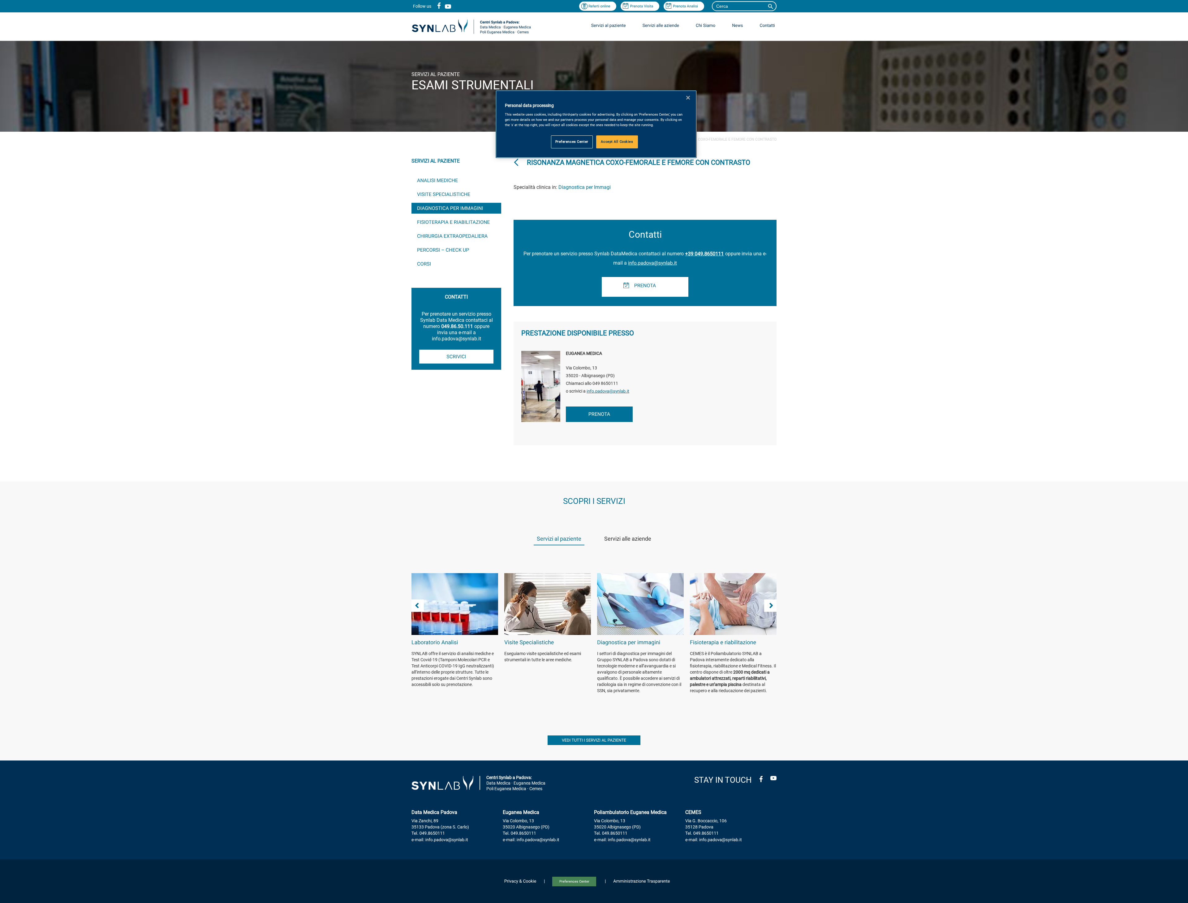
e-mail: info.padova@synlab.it (439, 839)
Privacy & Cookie (520, 881)
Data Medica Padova (434, 812)
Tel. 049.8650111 (428, 833)
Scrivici (456, 357)
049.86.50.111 (457, 326)
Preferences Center (574, 882)
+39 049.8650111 (704, 254)
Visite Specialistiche (443, 194)
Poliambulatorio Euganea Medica (630, 812)
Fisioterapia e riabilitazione (453, 222)
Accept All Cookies (617, 141)
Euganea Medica (521, 812)
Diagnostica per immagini (450, 208)
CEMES (693, 812)
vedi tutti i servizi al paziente (594, 740)
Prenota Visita (641, 6)
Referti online (599, 6)
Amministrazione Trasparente (641, 881)
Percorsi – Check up (443, 250)
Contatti (767, 25)
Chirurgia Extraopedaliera (452, 236)
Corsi (424, 264)
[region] (596, 124)
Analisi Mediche (437, 180)
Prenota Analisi (685, 6)
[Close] (688, 97)
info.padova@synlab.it (652, 263)
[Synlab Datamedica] (471, 33)
